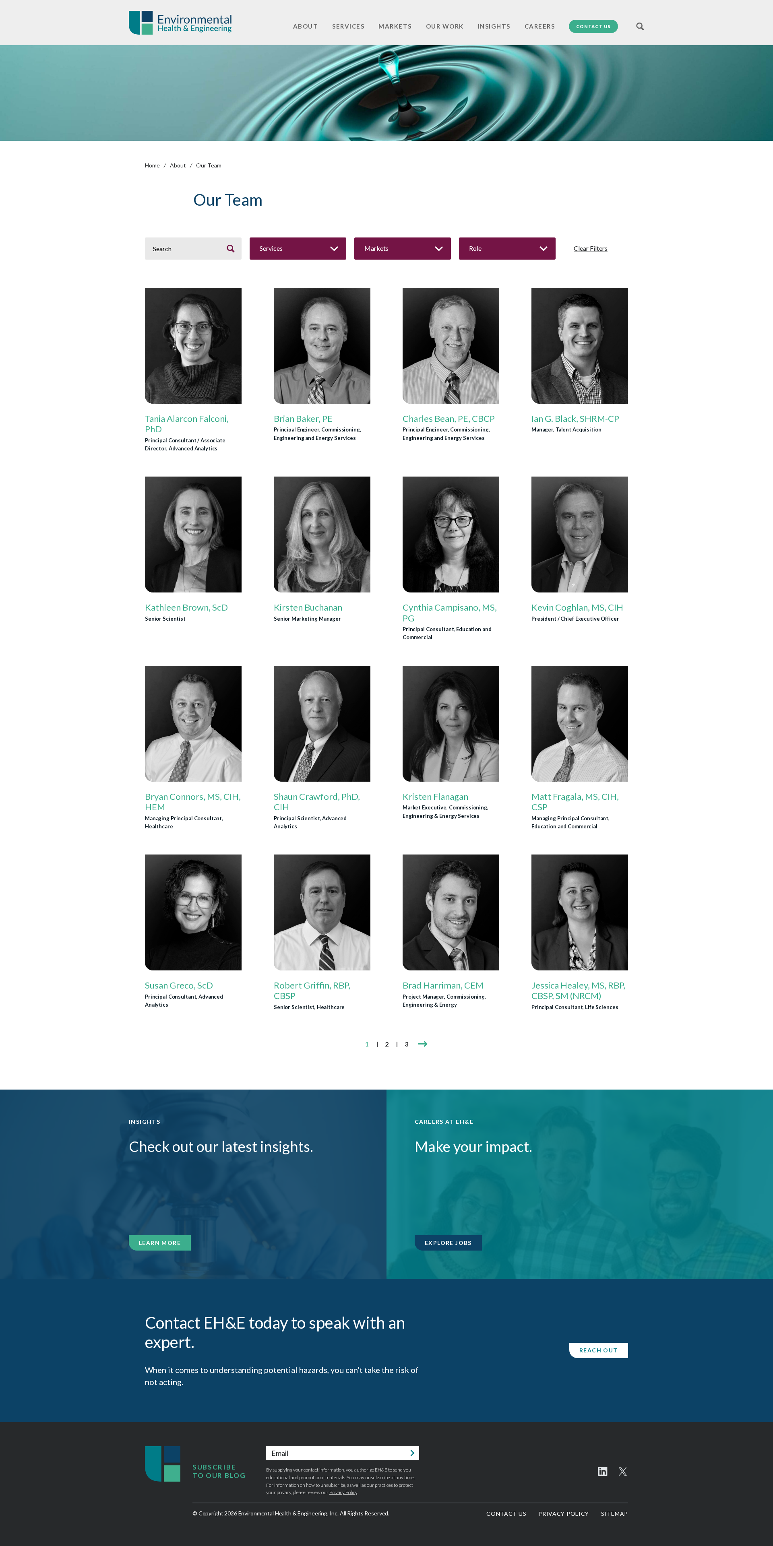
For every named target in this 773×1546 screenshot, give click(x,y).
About (178, 165)
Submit (412, 1453)
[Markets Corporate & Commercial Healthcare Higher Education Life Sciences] (402, 248)
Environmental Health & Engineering (180, 23)
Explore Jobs (448, 1242)
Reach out (598, 1350)
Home (152, 165)
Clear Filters (591, 248)
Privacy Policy (343, 1492)
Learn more (160, 1242)
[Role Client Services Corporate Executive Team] (507, 248)
